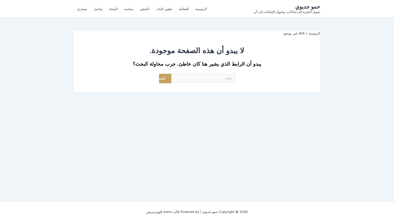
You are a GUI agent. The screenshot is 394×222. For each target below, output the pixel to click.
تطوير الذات (164, 9)
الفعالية (184, 9)
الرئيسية (201, 9)
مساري (82, 9)
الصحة (113, 9)
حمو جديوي (307, 6)
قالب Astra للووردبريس (163, 212)
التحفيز (144, 9)
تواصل (98, 9)
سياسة (128, 9)
